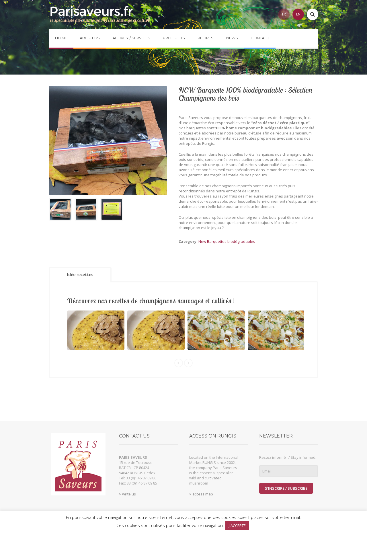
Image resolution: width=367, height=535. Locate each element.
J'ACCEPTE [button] (237, 525)
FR (284, 14)
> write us (127, 494)
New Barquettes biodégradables (226, 241)
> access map (201, 494)
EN (298, 14)
